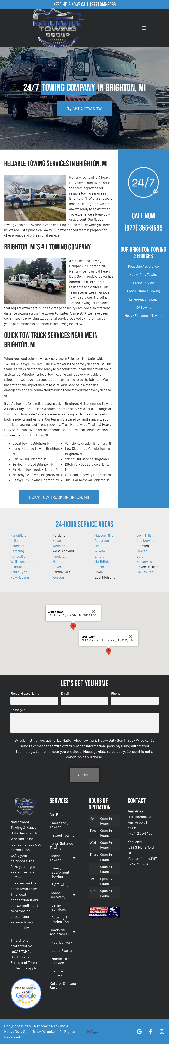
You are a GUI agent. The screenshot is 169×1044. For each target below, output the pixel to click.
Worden (58, 577)
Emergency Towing (143, 299)
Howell (57, 540)
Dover (56, 567)
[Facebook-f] (150, 1032)
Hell (97, 546)
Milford (57, 561)
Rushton (16, 567)
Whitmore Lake (21, 561)
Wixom (100, 551)
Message (17, 709)
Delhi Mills (144, 535)
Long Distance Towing (143, 291)
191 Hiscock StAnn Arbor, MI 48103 (139, 822)
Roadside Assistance (143, 266)
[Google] (139, 1032)
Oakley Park (146, 572)
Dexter (142, 551)
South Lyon (18, 572)
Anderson (102, 540)
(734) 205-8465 (140, 833)
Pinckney (59, 556)
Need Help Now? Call (71, 4)
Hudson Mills (104, 535)
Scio (140, 556)
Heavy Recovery (57, 894)
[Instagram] (162, 1032)
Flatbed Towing (62, 835)
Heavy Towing (55, 857)
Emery (99, 556)
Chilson (15, 540)
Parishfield (18, 535)
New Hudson (19, 577)
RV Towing (143, 307)
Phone (116, 693)
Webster (58, 546)
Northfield (102, 561)
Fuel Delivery (62, 942)
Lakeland (17, 546)
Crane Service (143, 283)
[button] (73, 626)
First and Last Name (25, 693)
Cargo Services (58, 907)
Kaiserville (144, 561)
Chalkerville (145, 540)
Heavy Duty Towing (143, 274)
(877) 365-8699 (103, 4)
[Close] (93, 611)
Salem (99, 567)
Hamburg (17, 551)
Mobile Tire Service (60, 960)
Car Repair (58, 814)
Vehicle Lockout (58, 973)
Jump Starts (61, 950)
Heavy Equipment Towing (143, 315)
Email (65, 693)
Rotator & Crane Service (63, 985)
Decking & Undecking (60, 919)
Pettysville (18, 556)
